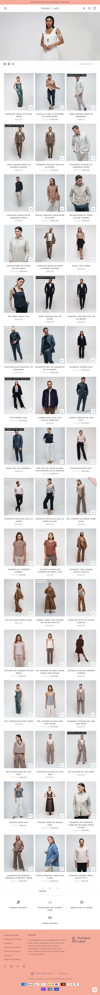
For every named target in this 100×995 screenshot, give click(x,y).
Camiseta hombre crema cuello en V (81, 876)
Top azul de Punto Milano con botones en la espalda (50, 469)
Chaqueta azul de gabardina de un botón (50, 368)
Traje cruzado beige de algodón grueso (19, 166)
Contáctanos (8, 943)
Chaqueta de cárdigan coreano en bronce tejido (18, 876)
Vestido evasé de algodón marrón (81, 672)
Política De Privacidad (12, 951)
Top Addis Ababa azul (19, 316)
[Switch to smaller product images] (9, 64)
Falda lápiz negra (81, 266)
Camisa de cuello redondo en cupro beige (50, 115)
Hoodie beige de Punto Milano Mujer (18, 267)
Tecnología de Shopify (61, 979)
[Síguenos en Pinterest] (18, 966)
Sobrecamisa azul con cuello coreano (49, 419)
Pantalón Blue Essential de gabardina (19, 368)
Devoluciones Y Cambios (13, 939)
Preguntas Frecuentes (11, 935)
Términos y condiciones (12, 947)
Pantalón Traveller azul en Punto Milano (50, 520)
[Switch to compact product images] (13, 64)
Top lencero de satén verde (18, 721)
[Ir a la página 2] (57, 888)
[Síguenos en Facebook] (5, 966)
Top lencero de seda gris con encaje (50, 722)
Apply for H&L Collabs (12, 959)
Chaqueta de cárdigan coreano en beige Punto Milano (81, 825)
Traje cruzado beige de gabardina (81, 115)
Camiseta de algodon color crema (18, 672)
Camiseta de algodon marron (19, 570)
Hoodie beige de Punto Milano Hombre (81, 216)
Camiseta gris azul (18, 822)
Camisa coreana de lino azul (81, 419)
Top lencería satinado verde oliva (81, 520)
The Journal (8, 955)
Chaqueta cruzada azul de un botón (81, 317)
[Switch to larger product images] (5, 64)
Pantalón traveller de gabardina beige (18, 216)
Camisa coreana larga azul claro (50, 876)
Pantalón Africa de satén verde (19, 115)
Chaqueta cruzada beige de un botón (50, 166)
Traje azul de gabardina (18, 468)
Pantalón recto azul (81, 468)
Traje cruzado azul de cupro (50, 317)
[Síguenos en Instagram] (11, 966)
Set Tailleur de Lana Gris (81, 772)
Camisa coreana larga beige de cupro (50, 216)
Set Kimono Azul (18, 418)
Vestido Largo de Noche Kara (50, 823)
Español (62, 973)
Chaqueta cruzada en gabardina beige (81, 166)
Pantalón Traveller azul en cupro (18, 520)
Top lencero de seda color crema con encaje (50, 672)
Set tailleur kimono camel (18, 620)
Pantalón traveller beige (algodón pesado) (50, 267)
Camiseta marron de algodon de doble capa (50, 570)
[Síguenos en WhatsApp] (24, 966)
